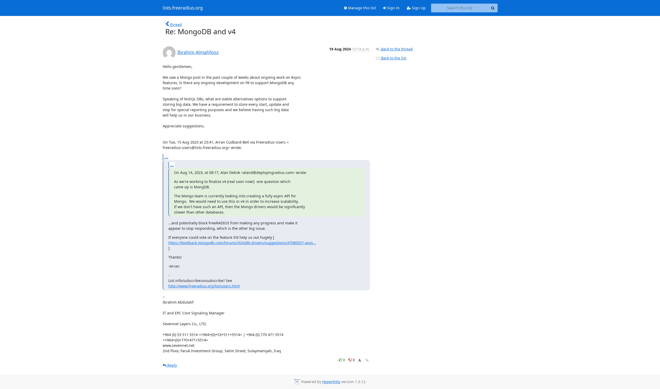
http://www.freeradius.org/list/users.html (204, 286)
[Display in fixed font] (359, 360)
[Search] (493, 8)
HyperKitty (331, 381)
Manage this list (361, 7)
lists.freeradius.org (183, 8)
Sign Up (418, 7)
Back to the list (393, 58)
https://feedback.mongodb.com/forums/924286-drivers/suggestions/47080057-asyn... (242, 242)
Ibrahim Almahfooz (198, 52)
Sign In (393, 7)
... (166, 157)
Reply (171, 365)
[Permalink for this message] (367, 360)
